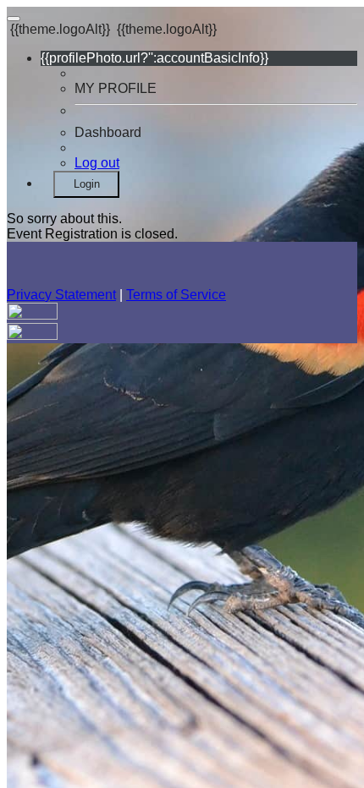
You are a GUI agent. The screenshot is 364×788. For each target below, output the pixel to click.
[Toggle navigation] (13, 18)
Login (87, 184)
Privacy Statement (61, 294)
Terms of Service (176, 294)
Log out (96, 163)
